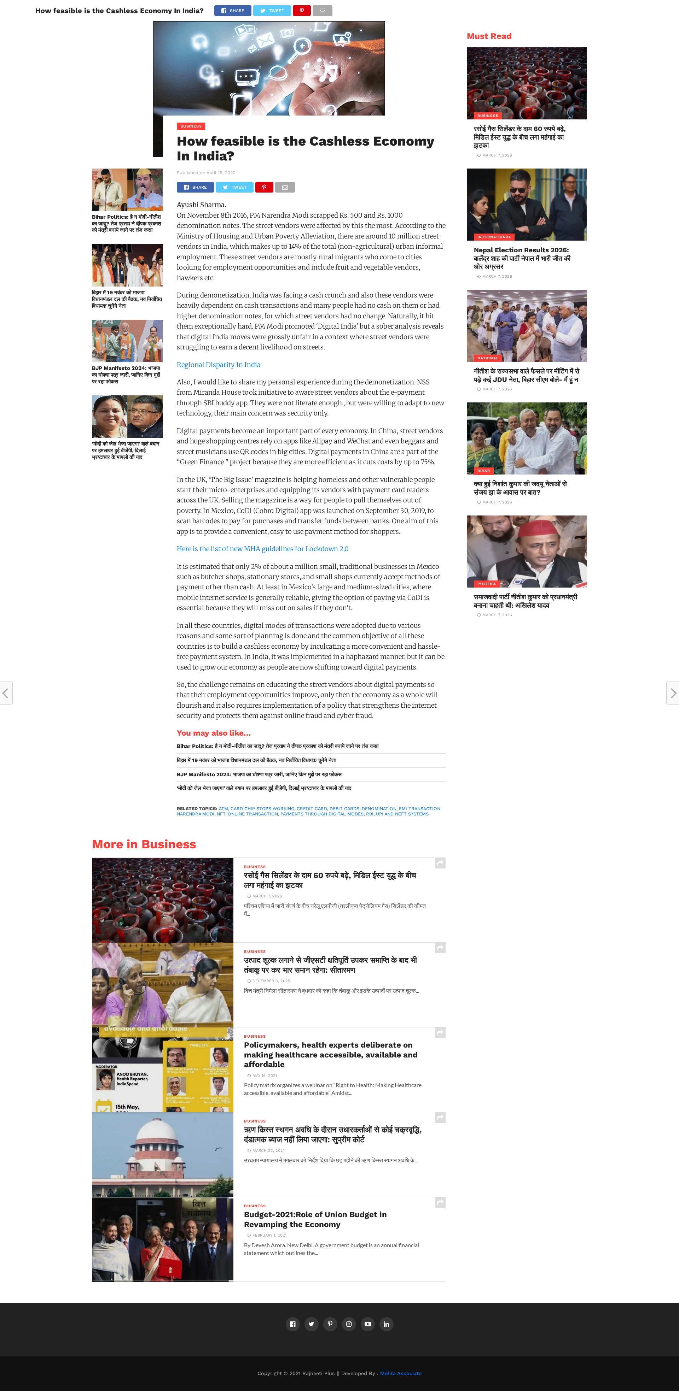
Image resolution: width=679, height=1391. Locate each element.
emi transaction (419, 808)
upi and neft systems (402, 814)
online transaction (253, 814)
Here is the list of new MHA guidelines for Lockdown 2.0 (263, 549)
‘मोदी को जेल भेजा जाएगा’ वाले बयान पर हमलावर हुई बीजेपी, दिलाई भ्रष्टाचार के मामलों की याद (125, 450)
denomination (379, 808)
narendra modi (195, 814)
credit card (312, 808)
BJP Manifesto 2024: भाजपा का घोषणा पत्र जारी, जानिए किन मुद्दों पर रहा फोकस (126, 374)
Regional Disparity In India (219, 365)
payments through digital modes (322, 814)
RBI (369, 814)
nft (221, 814)
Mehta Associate (401, 1373)
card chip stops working (262, 808)
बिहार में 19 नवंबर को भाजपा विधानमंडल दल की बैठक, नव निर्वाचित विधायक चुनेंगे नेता (127, 299)
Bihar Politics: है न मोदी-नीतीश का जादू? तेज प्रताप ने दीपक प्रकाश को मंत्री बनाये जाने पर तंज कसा (126, 223)
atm (223, 808)
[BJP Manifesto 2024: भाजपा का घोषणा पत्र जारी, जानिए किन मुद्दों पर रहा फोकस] (127, 359)
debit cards (344, 808)
